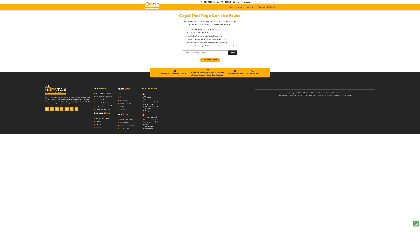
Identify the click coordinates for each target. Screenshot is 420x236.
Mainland (98, 127)
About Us (261, 7)
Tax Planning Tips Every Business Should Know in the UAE (206, 42)
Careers (122, 106)
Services (238, 7)
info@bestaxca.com (235, 74)
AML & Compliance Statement (315, 95)
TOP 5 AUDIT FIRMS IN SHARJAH (197, 33)
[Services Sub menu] (244, 7)
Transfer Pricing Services (102, 109)
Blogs (121, 97)
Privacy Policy (124, 100)
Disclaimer (349, 95)
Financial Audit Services (102, 103)
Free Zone (98, 124)
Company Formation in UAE (103, 106)
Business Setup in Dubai (102, 118)
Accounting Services (101, 100)
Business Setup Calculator (127, 119)
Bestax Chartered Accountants (317, 93)
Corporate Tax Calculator (127, 126)
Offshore (98, 121)
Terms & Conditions (125, 103)
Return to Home (210, 60)
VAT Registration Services (103, 93)
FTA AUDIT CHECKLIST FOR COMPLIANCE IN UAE (203, 29)
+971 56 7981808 (252, 74)
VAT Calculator (124, 122)
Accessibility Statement (296, 95)
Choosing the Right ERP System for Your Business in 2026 (206, 39)
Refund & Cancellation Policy (336, 95)
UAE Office (147, 97)
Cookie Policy (283, 95)
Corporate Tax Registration (103, 96)
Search (233, 53)
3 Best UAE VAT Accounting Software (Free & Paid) (204, 36)
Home (231, 7)
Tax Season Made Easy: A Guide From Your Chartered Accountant (210, 46)
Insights (250, 7)
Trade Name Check (125, 129)
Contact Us (271, 7)
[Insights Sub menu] (255, 7)
